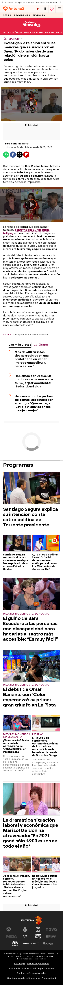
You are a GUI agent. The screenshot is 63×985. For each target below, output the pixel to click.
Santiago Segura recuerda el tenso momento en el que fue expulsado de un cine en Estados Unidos (16, 562)
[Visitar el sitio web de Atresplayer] (31, 943)
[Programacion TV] (44, 9)
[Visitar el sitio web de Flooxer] (48, 943)
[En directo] (37, 9)
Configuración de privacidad (31, 973)
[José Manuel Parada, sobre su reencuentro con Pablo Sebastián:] (17, 864)
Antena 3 (8, 334)
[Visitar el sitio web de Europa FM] (51, 936)
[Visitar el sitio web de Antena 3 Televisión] (11, 929)
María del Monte (34, 32)
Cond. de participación (42, 968)
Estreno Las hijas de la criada (19, 3)
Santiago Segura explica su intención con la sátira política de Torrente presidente (30, 517)
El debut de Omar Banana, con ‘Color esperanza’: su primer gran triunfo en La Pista (29, 697)
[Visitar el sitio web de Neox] (38, 929)
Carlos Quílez (53, 32)
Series (7, 15)
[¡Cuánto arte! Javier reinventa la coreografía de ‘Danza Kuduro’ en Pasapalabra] (17, 723)
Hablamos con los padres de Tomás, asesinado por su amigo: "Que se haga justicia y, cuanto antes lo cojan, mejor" (34, 403)
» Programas (20, 334)
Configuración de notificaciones (24, 978)
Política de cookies (19, 968)
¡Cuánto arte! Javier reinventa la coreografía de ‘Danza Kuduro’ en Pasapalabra (16, 746)
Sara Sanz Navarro (17, 143)
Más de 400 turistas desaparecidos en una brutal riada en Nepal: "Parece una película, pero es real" (32, 359)
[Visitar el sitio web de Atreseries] (25, 936)
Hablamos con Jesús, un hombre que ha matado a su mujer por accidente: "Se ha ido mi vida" (34, 381)
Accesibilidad (49, 978)
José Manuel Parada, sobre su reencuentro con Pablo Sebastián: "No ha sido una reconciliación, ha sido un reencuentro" (16, 886)
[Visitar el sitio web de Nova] (51, 929)
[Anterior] (2, 2)
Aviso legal (19, 964)
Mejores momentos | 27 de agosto (26, 614)
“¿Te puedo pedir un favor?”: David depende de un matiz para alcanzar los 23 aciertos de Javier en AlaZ (45, 562)
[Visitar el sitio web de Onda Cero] (38, 936)
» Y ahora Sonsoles (38, 334)
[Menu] (59, 9)
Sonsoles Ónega (12, 32)
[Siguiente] (60, 2)
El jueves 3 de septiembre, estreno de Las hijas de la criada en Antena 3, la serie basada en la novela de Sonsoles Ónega (45, 746)
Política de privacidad (38, 964)
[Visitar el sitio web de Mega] (11, 936)
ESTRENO (37, 734)
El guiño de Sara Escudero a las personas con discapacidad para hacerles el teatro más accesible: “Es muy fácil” (30, 629)
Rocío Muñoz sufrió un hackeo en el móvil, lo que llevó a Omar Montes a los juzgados (45, 881)
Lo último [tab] (41, 344)
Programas (22, 15)
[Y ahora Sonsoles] (31, 28)
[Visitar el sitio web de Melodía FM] (15, 943)
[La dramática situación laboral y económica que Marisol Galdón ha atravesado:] (31, 799)
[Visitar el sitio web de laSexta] (25, 929)
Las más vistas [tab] (20, 344)
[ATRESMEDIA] (31, 920)
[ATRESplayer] (52, 9)
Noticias (39, 15)
